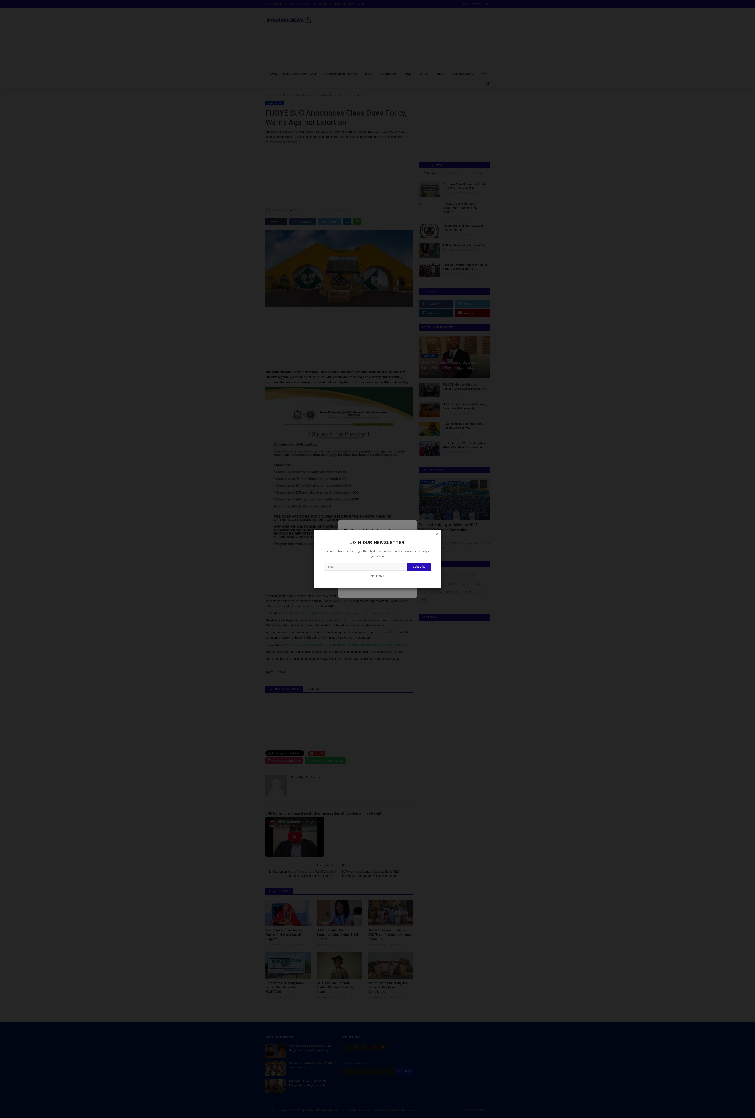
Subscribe (419, 566)
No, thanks (378, 576)
